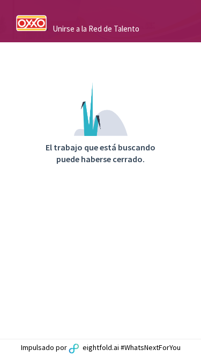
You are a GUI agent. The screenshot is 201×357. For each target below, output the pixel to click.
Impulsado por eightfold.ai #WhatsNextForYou (101, 347)
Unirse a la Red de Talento (96, 29)
